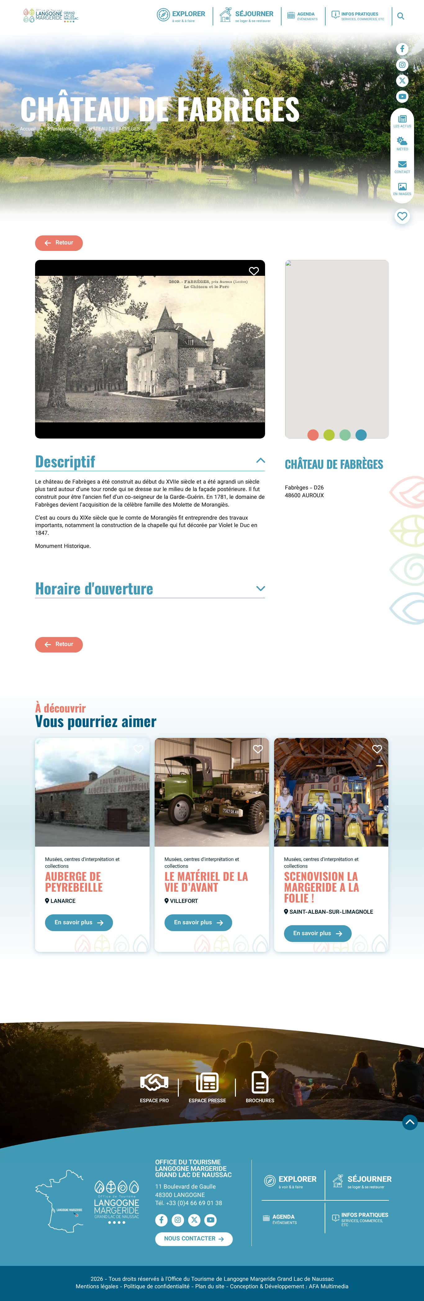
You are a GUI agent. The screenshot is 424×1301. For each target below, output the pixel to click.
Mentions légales (97, 1287)
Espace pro (154, 1100)
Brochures (260, 1100)
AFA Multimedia (329, 1287)
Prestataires (61, 129)
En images (402, 194)
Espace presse (207, 1100)
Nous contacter (189, 1239)
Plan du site (209, 1287)
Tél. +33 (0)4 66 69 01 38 (188, 1203)
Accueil (28, 129)
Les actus (402, 126)
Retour (64, 243)
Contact (402, 172)
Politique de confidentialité (157, 1287)
